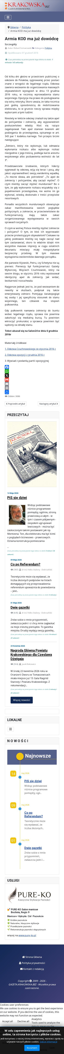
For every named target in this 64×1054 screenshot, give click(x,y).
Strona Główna (33, 957)
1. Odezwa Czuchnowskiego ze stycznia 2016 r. (30, 349)
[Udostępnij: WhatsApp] (32, 371)
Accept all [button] (7, 1021)
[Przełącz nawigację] (8, 17)
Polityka (48, 48)
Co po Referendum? (25, 564)
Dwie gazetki (20, 607)
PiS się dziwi (17, 498)
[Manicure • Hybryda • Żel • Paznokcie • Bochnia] (29, 895)
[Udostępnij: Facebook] (32, 367)
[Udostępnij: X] (32, 375)
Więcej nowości (21, 700)
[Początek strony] (59, 1048)
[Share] (32, 392)
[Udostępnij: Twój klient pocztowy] (32, 384)
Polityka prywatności (33, 963)
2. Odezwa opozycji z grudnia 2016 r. (25, 355)
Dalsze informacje (48, 1041)
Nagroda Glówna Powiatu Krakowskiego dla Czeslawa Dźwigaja (31, 655)
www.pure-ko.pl (27, 935)
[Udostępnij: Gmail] (32, 380)
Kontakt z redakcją (33, 969)
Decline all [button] (23, 1021)
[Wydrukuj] (32, 388)
